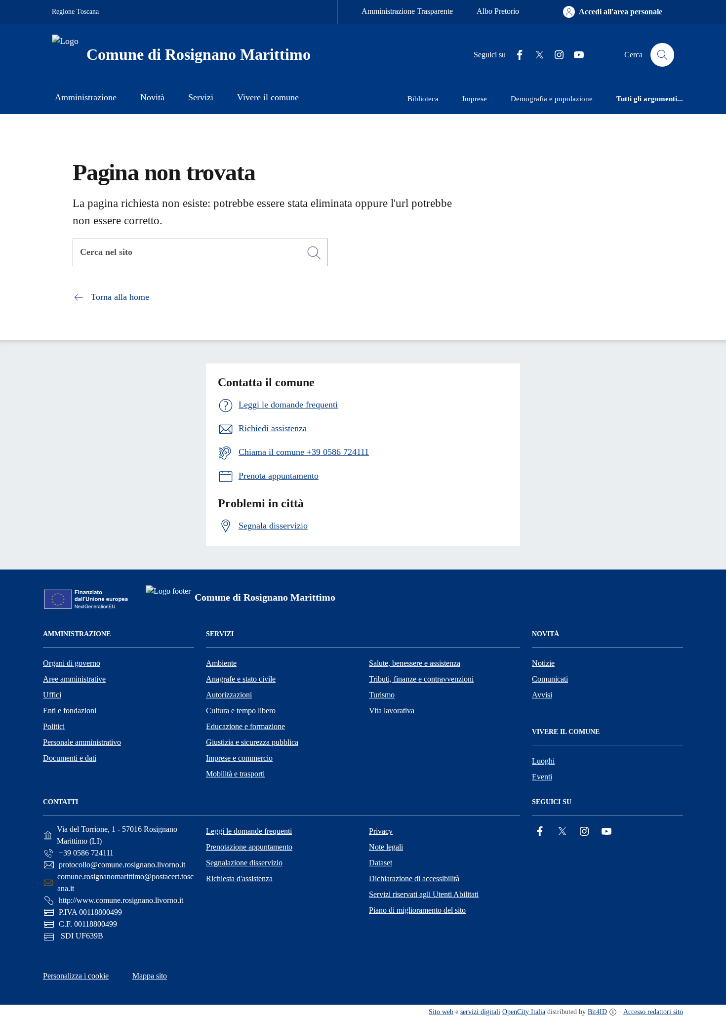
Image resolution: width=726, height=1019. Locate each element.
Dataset (380, 862)
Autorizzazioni (229, 695)
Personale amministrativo (82, 742)
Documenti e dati (69, 758)
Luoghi (543, 761)
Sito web (441, 1012)
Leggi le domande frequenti (249, 831)
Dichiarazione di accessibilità (414, 878)
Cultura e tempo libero (241, 710)
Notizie (543, 663)
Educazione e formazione (245, 726)
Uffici (52, 695)
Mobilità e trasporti (235, 774)
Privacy (381, 831)
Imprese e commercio (239, 758)
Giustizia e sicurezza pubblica (252, 742)
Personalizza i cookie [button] (76, 976)
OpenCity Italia (523, 1012)
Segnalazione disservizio (244, 862)
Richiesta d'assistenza (239, 878)
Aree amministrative (74, 679)
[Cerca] (314, 253)
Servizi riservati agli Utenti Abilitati (424, 894)
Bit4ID (597, 1012)
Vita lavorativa (391, 710)
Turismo (382, 695)
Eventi (542, 777)
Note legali (386, 847)
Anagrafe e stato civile (241, 679)
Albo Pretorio (498, 11)
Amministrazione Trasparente (407, 11)
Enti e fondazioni (69, 710)
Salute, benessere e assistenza (414, 663)
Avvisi (542, 695)
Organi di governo (71, 663)
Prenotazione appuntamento (249, 847)
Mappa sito (149, 976)
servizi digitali (480, 1012)
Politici (54, 726)
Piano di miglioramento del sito (417, 910)
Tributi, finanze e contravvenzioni (421, 679)
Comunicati (550, 679)
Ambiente (221, 663)
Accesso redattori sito (653, 1012)
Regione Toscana (75, 11)
